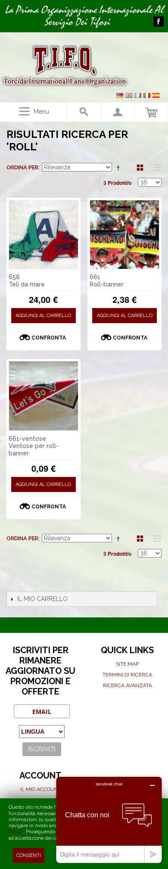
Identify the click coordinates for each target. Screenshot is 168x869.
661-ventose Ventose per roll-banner (34, 446)
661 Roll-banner (107, 281)
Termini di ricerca (127, 675)
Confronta (48, 338)
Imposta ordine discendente (119, 167)
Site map (127, 664)
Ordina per (22, 167)
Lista (155, 167)
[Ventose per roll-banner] (43, 396)
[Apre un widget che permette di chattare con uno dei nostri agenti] (109, 819)
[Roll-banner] (124, 235)
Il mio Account (40, 789)
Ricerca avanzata (127, 685)
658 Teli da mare (27, 281)
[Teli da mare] (43, 235)
